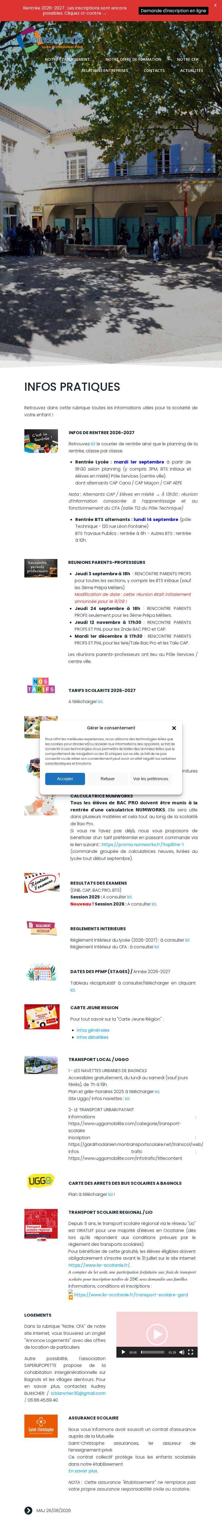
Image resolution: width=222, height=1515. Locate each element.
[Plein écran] (190, 1352)
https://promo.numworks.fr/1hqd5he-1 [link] (143, 844)
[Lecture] (123, 1352)
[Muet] (182, 1352)
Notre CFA (187, 59)
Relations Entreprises (104, 70)
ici (93, 444)
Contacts (154, 70)
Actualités (191, 70)
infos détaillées (93, 1037)
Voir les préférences (150, 778)
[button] (174, 728)
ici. (129, 897)
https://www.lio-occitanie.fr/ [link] (99, 1265)
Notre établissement (67, 59)
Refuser (108, 778)
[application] (157, 1335)
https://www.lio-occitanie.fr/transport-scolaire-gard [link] (131, 1295)
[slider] (152, 1352)
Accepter (65, 778)
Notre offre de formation (133, 59)
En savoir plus (82, 1471)
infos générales (93, 1030)
